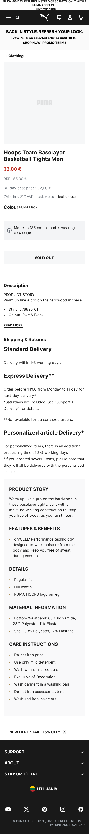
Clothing (16, 55)
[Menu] (8, 17)
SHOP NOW (32, 43)
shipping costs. (66, 196)
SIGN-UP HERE (46, 8)
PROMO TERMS (54, 43)
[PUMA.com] (44, 17)
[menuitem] (8, 809)
